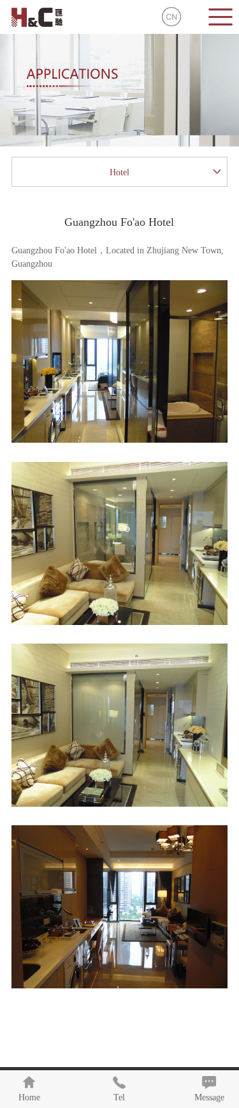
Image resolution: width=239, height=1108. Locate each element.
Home (29, 1097)
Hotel (119, 172)
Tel (119, 1097)
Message (209, 1097)
